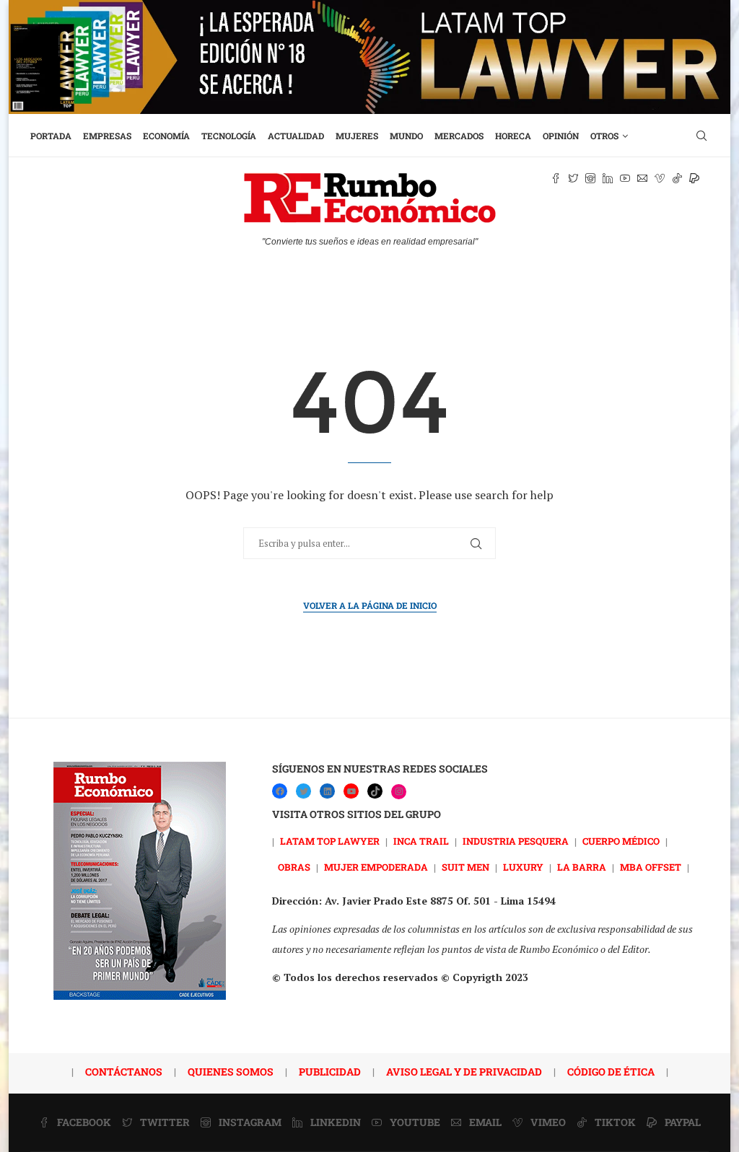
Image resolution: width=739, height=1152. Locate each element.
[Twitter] (303, 791)
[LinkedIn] (327, 791)
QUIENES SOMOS (231, 1071)
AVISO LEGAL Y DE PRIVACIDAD (464, 1071)
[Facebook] (279, 791)
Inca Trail (421, 841)
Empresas (107, 135)
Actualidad (296, 135)
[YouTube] (351, 791)
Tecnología (228, 135)
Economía (166, 135)
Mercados (459, 135)
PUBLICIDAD (330, 1071)
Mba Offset (650, 867)
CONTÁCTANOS (123, 1071)
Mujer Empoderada (376, 867)
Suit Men (465, 867)
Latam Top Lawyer (330, 841)
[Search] (701, 136)
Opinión (561, 135)
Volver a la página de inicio (370, 605)
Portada (50, 135)
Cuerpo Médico (621, 841)
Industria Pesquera (516, 841)
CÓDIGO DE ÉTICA (611, 1071)
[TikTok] (374, 791)
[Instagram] (398, 791)
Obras (294, 867)
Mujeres (357, 135)
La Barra (581, 867)
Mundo (406, 135)
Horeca (513, 135)
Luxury (523, 867)
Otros (604, 135)
